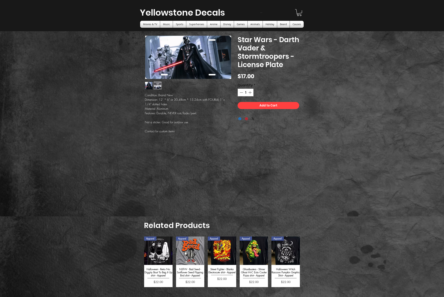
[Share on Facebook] (240, 119)
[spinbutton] (245, 92)
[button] (299, 12)
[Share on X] (253, 119)
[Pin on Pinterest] (246, 119)
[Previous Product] (139, 260)
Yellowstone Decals (182, 12)
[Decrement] (241, 92)
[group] (222, 260)
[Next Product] (305, 260)
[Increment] (250, 92)
